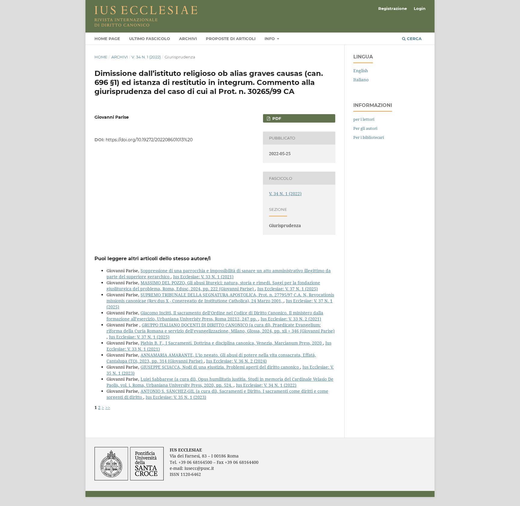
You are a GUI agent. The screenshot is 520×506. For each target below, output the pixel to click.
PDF (276, 118)
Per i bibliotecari (368, 137)
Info (270, 38)
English (360, 70)
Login (420, 8)
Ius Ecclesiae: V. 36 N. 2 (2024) (236, 361)
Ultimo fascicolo (149, 38)
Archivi (188, 38)
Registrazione (392, 8)
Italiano (361, 80)
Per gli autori (365, 128)
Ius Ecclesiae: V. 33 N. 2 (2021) (291, 319)
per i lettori (363, 119)
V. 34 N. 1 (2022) (146, 57)
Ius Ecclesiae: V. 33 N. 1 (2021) (203, 277)
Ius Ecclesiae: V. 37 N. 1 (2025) (287, 289)
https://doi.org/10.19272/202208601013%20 (149, 139)
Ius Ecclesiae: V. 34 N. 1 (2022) (266, 385)
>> (107, 407)
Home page (107, 38)
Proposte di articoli (230, 38)
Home (100, 57)
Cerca (414, 38)
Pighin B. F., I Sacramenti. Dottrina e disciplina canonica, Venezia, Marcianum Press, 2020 (232, 343)
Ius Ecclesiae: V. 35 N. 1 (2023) (176, 397)
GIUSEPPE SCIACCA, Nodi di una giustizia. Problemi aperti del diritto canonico (220, 367)
